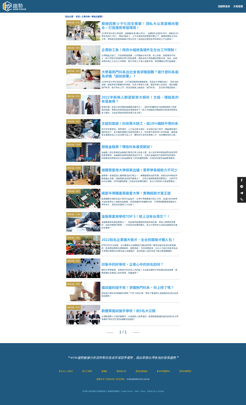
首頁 (78, 16)
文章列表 (86, 16)
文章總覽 (238, 6)
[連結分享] (241, 199)
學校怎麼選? (97, 16)
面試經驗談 (142, 371)
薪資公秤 (122, 371)
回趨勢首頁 (224, 6)
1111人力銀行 (67, 371)
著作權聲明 (186, 371)
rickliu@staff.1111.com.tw (138, 379)
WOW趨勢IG (164, 371)
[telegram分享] (241, 193)
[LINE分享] (241, 186)
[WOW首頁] (14, 6)
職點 (105, 371)
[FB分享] (241, 180)
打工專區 (88, 371)
